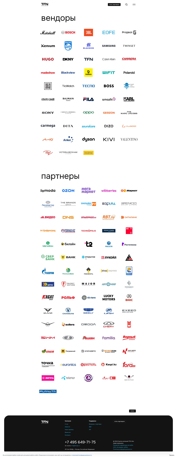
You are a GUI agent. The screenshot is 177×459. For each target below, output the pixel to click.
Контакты (67, 435)
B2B (90, 427)
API (90, 429)
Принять (171, 455)
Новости (67, 427)
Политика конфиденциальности (122, 449)
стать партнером (114, 4)
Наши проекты (69, 429)
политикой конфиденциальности (82, 455)
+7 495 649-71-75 (80, 442)
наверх (132, 411)
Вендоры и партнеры (95, 424)
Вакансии (68, 432)
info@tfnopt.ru (75, 445)
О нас (66, 424)
